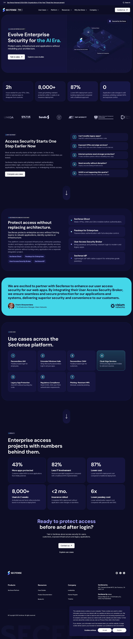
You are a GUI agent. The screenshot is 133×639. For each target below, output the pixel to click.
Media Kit (41, 599)
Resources (42, 585)
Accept (105, 630)
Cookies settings (90, 630)
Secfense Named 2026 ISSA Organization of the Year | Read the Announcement (35, 3)
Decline (119, 630)
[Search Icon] (126, 2)
